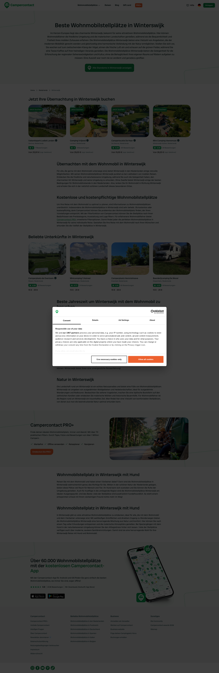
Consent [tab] (67, 320)
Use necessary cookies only (109, 359)
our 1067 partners (71, 333)
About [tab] (152, 320)
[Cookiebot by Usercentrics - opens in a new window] (153, 312)
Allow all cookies (145, 359)
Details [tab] (95, 320)
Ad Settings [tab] (123, 320)
